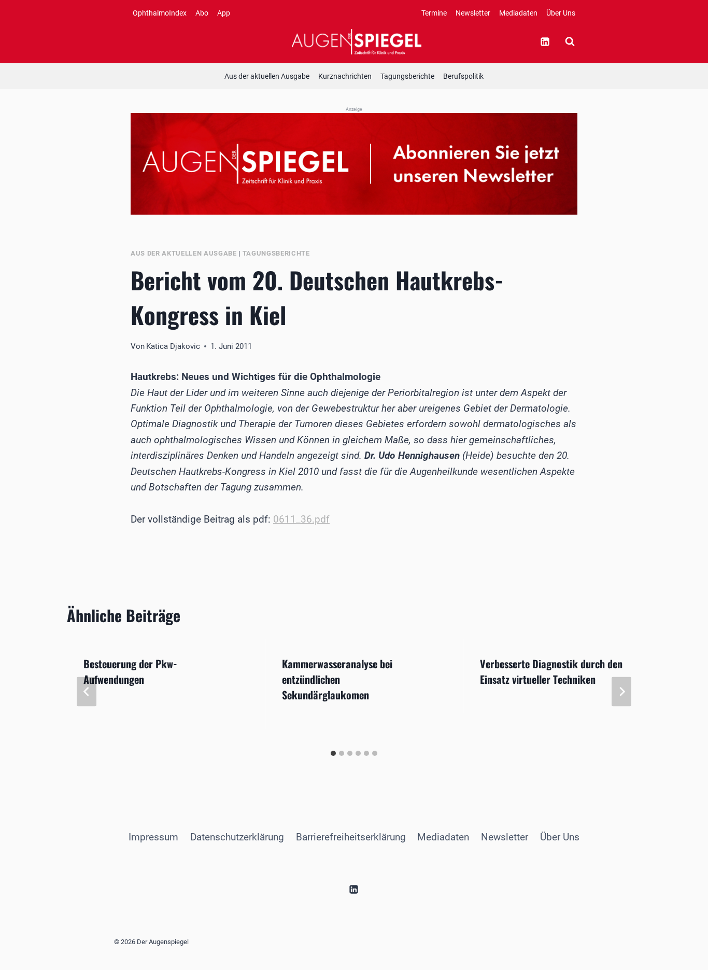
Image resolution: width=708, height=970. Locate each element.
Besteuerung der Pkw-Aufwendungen (130, 671)
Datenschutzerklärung (237, 837)
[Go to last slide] (86, 692)
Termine (434, 13)
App (223, 13)
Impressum (153, 837)
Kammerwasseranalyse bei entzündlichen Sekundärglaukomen (337, 679)
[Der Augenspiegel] (356, 41)
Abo (201, 13)
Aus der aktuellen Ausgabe (266, 76)
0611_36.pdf (301, 519)
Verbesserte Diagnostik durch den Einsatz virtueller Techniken (551, 671)
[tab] (333, 753)
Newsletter (473, 13)
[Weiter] (621, 692)
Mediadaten (518, 13)
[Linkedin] (545, 41)
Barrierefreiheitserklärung (351, 837)
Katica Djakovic (173, 346)
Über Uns (560, 13)
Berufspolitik (463, 76)
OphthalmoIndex (160, 13)
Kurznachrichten (345, 76)
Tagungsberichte (407, 76)
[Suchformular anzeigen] (569, 41)
